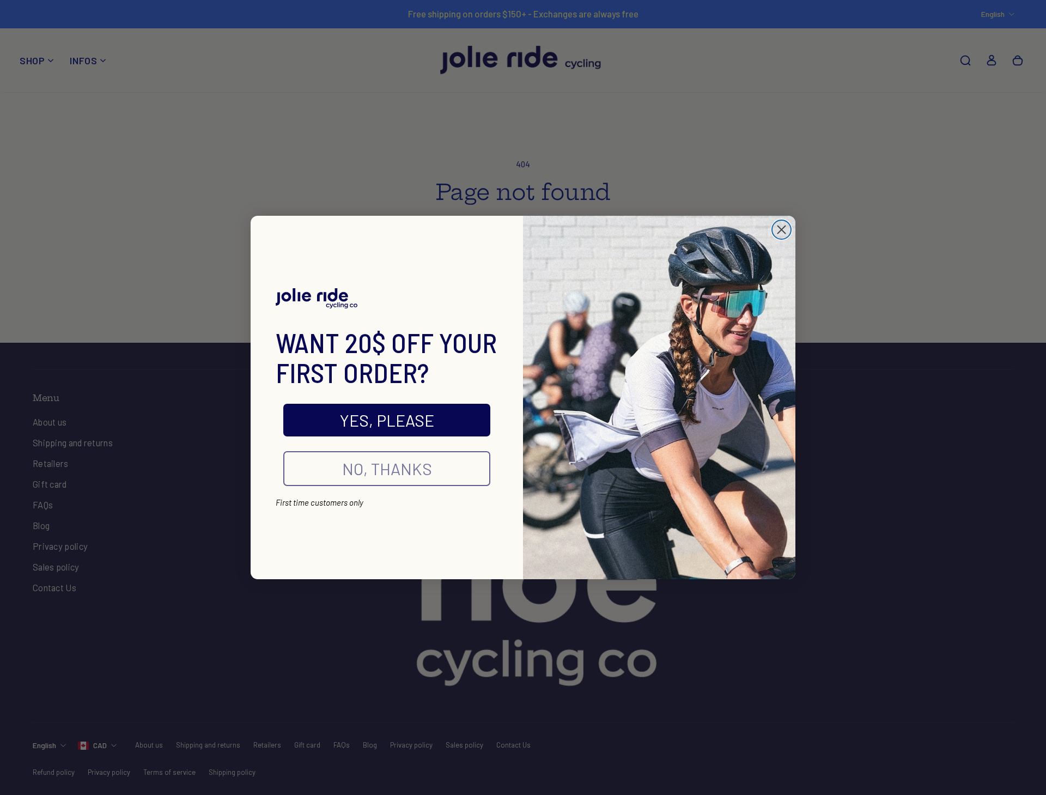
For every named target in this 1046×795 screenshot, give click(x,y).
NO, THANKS (387, 468)
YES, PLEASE (387, 420)
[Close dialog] (781, 229)
